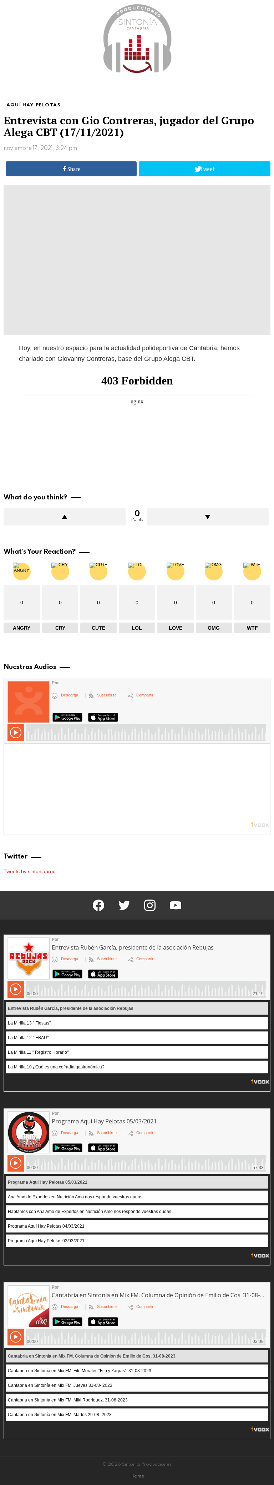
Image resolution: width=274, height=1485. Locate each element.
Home (137, 1476)
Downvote (208, 516)
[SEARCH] (266, 84)
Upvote (65, 516)
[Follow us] (254, 84)
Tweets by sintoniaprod (30, 871)
